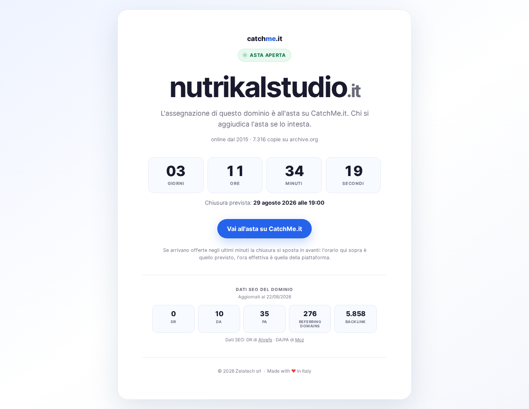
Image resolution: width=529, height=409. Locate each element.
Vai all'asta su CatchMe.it (264, 229)
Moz (299, 339)
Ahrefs (265, 339)
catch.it (264, 38)
